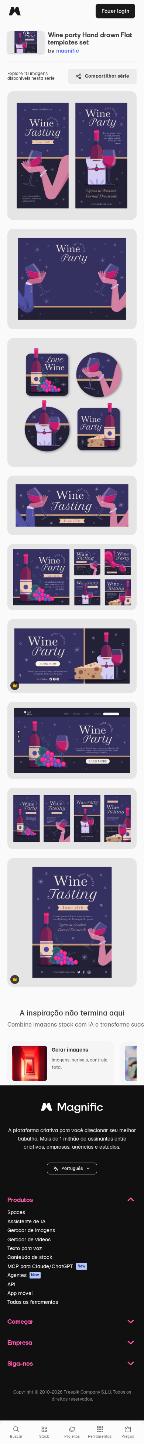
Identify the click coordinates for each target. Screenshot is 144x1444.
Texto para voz (24, 1248)
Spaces (16, 1212)
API (11, 1284)
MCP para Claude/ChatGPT (46, 1266)
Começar (20, 1321)
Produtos (20, 1199)
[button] (72, 1168)
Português (72, 1168)
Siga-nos (20, 1363)
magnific (67, 50)
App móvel (20, 1293)
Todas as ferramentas (32, 1302)
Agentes (23, 1275)
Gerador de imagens (31, 1230)
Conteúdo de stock (29, 1257)
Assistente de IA (26, 1221)
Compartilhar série (107, 76)
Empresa (19, 1342)
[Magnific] (15, 11)
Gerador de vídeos (29, 1239)
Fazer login (115, 11)
